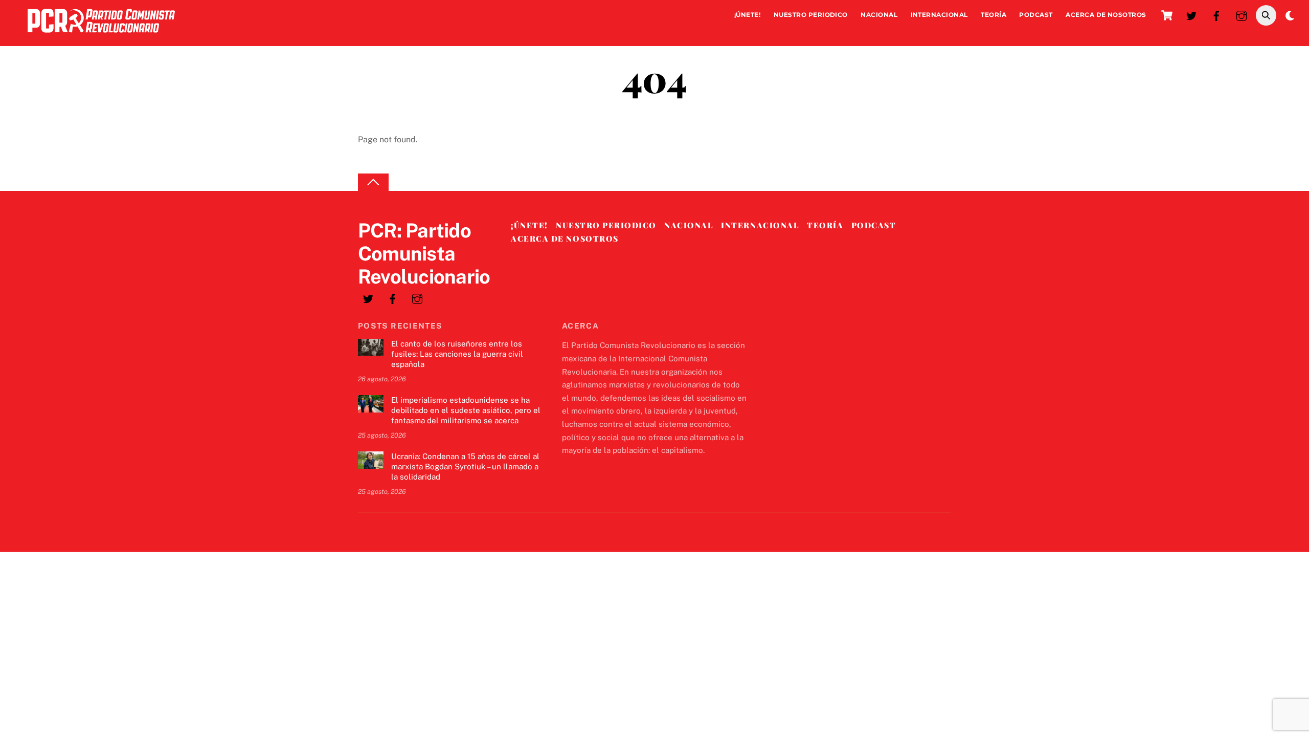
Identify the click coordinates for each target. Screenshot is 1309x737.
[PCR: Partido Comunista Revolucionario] (101, 35)
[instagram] (1241, 14)
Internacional (939, 14)
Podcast (1035, 14)
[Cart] (1167, 15)
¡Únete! (747, 14)
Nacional (879, 14)
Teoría (993, 14)
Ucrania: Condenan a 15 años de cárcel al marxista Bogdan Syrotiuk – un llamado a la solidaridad (465, 466)
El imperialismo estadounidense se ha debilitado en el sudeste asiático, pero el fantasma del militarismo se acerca (465, 410)
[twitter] (1191, 14)
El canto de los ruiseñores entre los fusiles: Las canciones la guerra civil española (457, 353)
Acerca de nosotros (1106, 14)
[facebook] (1216, 14)
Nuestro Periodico (811, 14)
